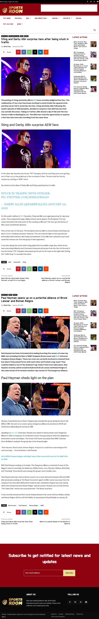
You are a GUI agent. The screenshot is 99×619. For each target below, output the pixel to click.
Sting (24, 262)
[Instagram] (91, 1)
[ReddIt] (46, 52)
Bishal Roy (7, 46)
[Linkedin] (40, 52)
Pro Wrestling (14, 36)
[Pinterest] (18, 52)
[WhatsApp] (29, 52)
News (26, 36)
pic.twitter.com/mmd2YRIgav (25, 197)
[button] (94, 30)
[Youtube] (97, 1)
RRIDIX (4, 617)
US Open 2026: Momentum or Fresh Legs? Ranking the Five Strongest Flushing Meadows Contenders (81, 68)
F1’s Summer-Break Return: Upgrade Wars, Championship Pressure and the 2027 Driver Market (81, 90)
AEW (21, 36)
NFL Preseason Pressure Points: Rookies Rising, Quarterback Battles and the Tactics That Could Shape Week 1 (81, 56)
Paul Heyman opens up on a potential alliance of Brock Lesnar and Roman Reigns (55, 280)
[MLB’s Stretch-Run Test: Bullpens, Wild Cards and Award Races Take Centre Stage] (93, 44)
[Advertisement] (69, 8)
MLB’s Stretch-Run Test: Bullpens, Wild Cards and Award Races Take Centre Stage (80, 45)
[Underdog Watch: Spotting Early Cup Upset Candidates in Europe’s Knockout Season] (93, 79)
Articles (4, 36)
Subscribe (69, 573)
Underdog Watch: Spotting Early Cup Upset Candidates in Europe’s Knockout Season (81, 79)
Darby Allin (16, 262)
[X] (94, 1)
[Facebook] (87, 1)
